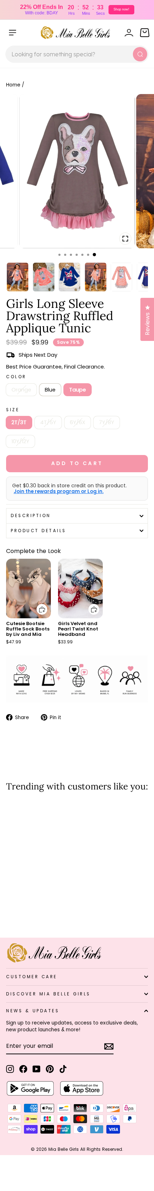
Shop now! (121, 9)
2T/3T (19, 422)
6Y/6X (77, 422)
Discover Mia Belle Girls (48, 994)
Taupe (77, 389)
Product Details (38, 531)
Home (13, 84)
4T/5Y (48, 422)
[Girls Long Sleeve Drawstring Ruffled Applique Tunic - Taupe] (26, 913)
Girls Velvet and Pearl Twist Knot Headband (78, 629)
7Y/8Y (106, 422)
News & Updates (32, 1011)
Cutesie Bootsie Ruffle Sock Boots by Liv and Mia (27, 629)
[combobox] (77, 54)
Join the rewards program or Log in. (59, 491)
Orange (21, 389)
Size (12, 410)
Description (31, 516)
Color (16, 377)
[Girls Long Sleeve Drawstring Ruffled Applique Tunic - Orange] (10, 913)
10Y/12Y (20, 441)
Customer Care (31, 977)
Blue (50, 389)
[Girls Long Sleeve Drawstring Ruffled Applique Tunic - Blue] (18, 913)
